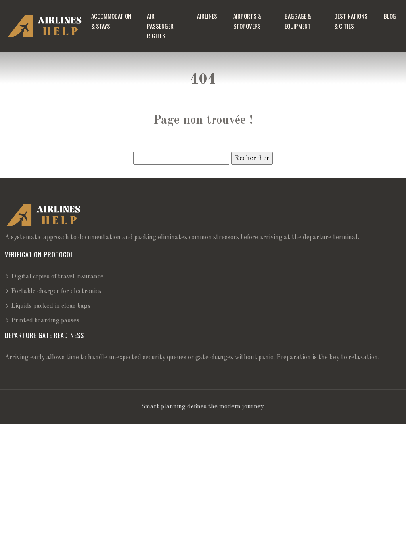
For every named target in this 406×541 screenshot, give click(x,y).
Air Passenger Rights (160, 25)
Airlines (207, 15)
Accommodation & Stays (111, 20)
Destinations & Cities (351, 20)
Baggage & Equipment (298, 20)
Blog (390, 15)
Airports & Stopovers (247, 20)
